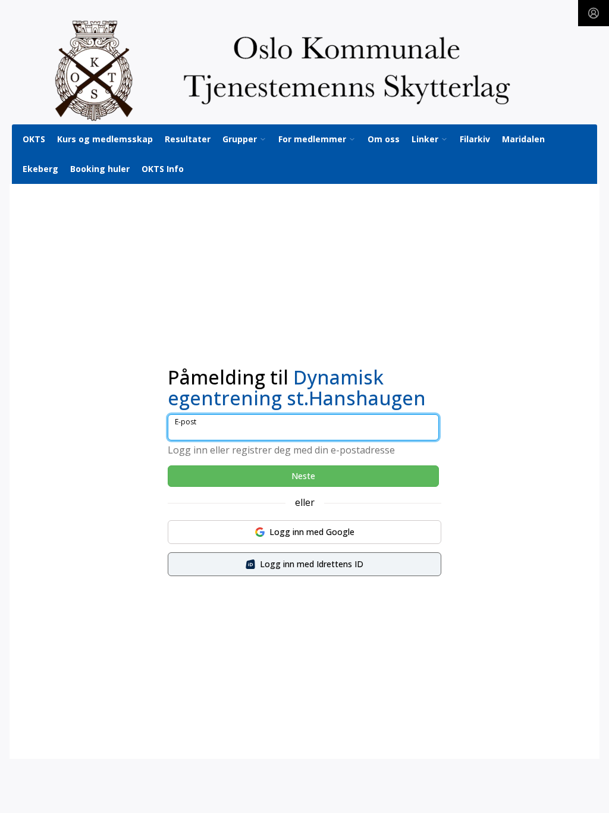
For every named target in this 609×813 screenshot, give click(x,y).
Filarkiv (475, 139)
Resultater (188, 139)
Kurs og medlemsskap (105, 139)
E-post (185, 422)
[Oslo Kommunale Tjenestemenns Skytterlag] (304, 70)
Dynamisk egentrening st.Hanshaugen (297, 387)
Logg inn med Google (311, 531)
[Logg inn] (593, 13)
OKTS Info (163, 168)
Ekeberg (40, 168)
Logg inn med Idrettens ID (311, 564)
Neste (303, 475)
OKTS (34, 139)
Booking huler (100, 168)
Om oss (384, 139)
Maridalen (523, 139)
